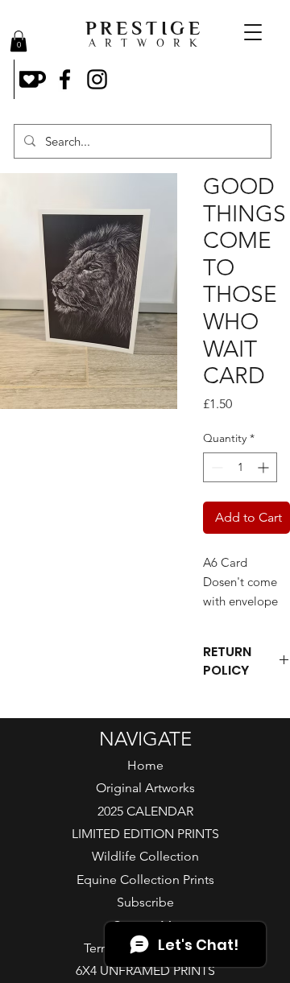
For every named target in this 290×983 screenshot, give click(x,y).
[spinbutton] (240, 467)
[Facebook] (65, 79)
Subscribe (145, 902)
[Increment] (265, 467)
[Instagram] (97, 79)
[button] (18, 41)
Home (145, 765)
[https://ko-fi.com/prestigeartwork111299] (32, 79)
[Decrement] (215, 467)
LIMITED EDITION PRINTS (145, 833)
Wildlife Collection (145, 856)
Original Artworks (145, 787)
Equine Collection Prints (145, 879)
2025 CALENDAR (145, 811)
